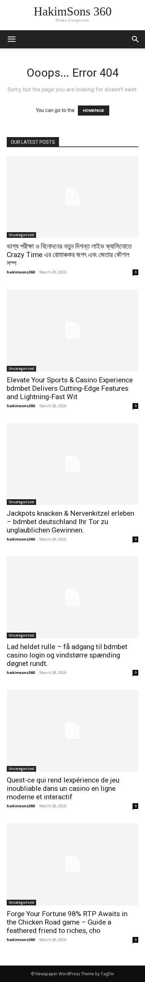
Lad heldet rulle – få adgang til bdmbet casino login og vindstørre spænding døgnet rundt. (67, 655)
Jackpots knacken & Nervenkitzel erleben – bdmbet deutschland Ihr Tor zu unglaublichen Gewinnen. (70, 521)
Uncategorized (21, 234)
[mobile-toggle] (11, 39)
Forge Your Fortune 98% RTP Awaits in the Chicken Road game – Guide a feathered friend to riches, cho (67, 922)
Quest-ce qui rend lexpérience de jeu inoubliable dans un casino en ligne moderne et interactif (63, 788)
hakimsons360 (21, 271)
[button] (135, 39)
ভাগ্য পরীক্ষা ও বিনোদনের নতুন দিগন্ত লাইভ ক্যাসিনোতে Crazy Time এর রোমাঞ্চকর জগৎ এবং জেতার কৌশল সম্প (69, 254)
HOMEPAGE (93, 110)
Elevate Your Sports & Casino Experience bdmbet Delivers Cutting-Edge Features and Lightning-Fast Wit (70, 388)
